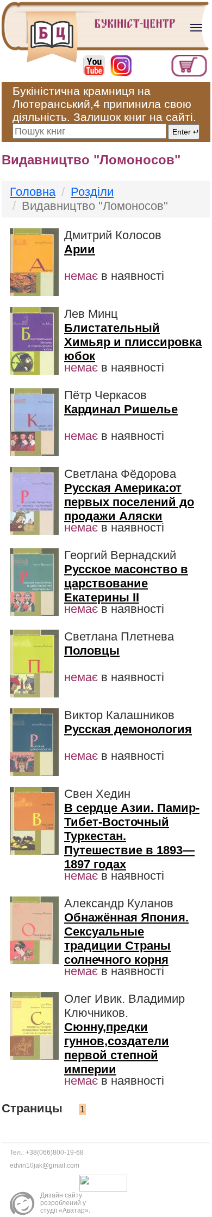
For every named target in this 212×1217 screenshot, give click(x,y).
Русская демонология (128, 729)
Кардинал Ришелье (121, 409)
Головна (32, 191)
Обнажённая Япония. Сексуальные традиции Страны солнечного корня (126, 938)
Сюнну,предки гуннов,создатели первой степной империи (116, 1048)
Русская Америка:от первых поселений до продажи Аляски (129, 502)
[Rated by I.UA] (106, 1183)
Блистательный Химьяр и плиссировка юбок (133, 342)
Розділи (92, 191)
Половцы (92, 650)
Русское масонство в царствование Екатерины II (126, 583)
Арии (79, 249)
